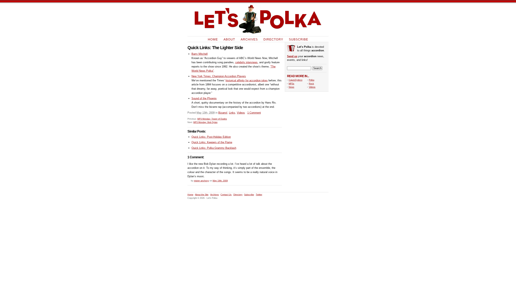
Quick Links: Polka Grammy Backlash (213, 147)
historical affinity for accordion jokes (247, 80)
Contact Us (226, 194)
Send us (292, 56)
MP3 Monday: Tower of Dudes (212, 119)
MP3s (291, 83)
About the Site (201, 194)
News (291, 87)
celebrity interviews (246, 62)
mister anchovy (201, 180)
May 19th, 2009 (220, 180)
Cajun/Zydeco (295, 80)
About (229, 39)
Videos (241, 112)
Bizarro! (222, 112)
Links (232, 112)
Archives (249, 39)
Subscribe (298, 39)
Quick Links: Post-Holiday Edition (211, 136)
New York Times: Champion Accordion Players (218, 76)
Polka (311, 80)
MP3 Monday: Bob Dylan (205, 122)
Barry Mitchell (199, 53)
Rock (311, 83)
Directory (273, 39)
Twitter (259, 194)
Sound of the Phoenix (204, 98)
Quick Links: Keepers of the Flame (211, 142)
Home (213, 39)
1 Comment (254, 112)
